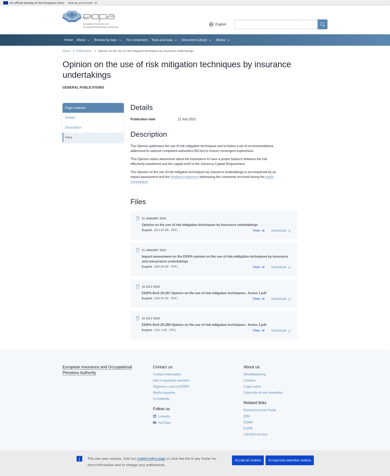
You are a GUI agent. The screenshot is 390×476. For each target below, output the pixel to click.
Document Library (194, 40)
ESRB (248, 428)
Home (68, 40)
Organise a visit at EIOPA (171, 386)
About (81, 40)
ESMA (248, 422)
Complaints (161, 398)
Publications (84, 50)
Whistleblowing (255, 374)
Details (70, 117)
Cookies (250, 380)
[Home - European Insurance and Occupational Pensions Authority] (90, 20)
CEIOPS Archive (256, 434)
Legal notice (252, 386)
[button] (259, 230)
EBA (247, 416)
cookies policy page (151, 458)
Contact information (167, 374)
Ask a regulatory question (171, 380)
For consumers (137, 40)
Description (73, 127)
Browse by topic (105, 40)
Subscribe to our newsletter (263, 392)
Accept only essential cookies (289, 460)
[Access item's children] (89, 40)
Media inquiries (164, 392)
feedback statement (184, 177)
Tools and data (161, 40)
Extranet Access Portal (260, 410)
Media (220, 40)
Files (68, 137)
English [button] (220, 24)
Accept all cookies (248, 460)
